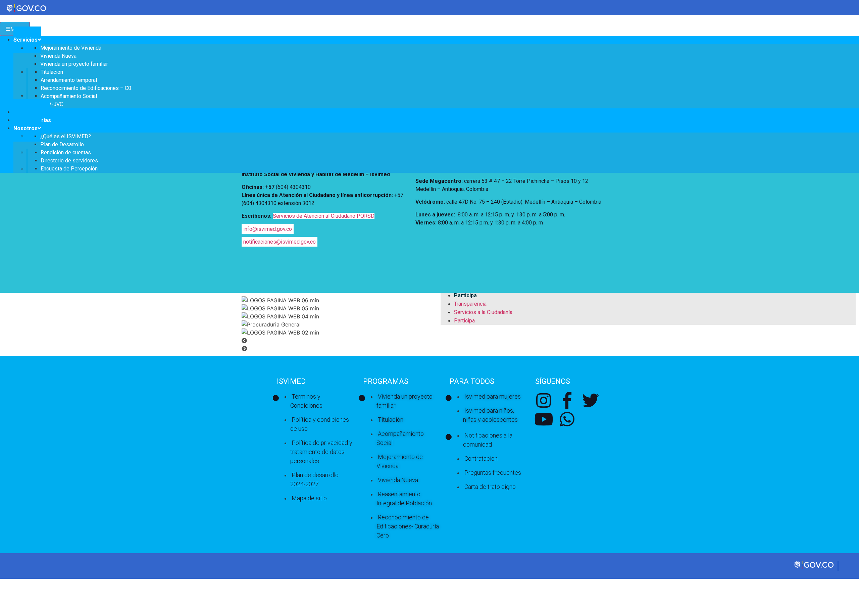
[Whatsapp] (567, 419)
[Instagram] (543, 400)
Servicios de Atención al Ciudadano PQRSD (323, 216)
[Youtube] (543, 419)
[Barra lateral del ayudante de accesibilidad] (851, 25)
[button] (429, 341)
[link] (814, 568)
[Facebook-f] (567, 400)
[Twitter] (590, 400)
